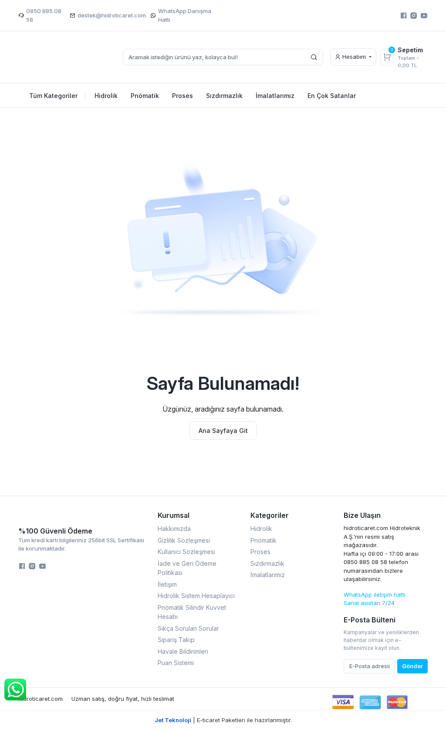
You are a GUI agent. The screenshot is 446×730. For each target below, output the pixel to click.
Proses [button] (182, 95)
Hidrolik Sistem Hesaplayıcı (196, 595)
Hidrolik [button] (106, 95)
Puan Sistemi (176, 662)
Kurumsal (173, 515)
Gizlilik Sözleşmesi (184, 540)
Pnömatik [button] (145, 95)
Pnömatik (263, 540)
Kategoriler (269, 515)
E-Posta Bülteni (369, 619)
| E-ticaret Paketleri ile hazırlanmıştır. (223, 719)
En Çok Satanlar (331, 95)
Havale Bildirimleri (183, 651)
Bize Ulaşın (362, 515)
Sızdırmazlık (267, 563)
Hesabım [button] (354, 56)
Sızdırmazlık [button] (224, 95)
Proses (260, 551)
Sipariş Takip (176, 639)
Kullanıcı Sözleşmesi (186, 551)
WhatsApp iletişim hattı (374, 594)
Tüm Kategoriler (57, 95)
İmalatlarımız (267, 574)
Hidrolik (261, 528)
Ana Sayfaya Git (223, 430)
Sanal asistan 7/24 (369, 602)
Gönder (412, 665)
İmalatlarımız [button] (275, 95)
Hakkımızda (174, 528)
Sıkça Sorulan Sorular (188, 628)
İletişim (167, 584)
